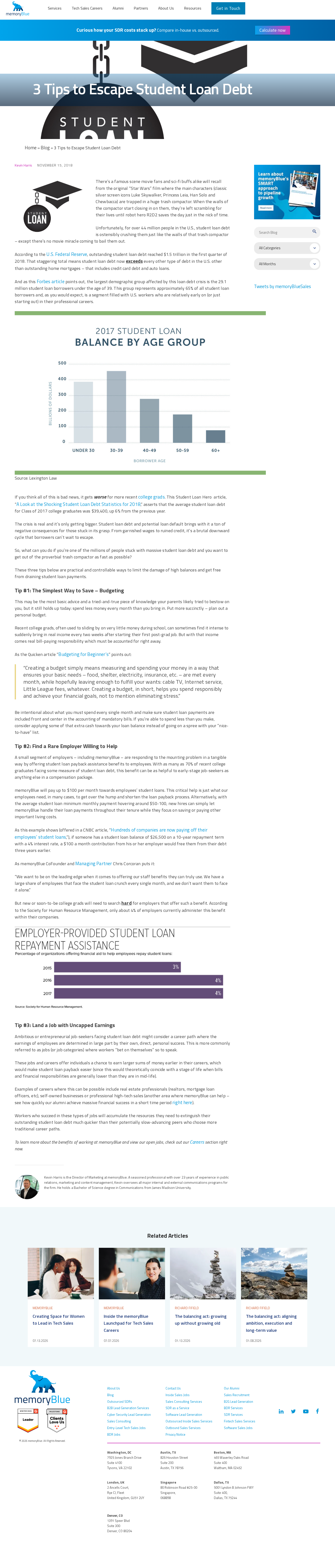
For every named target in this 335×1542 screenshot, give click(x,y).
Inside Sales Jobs (178, 1394)
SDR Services (233, 1414)
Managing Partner (93, 863)
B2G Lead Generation (238, 1401)
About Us (166, 8)
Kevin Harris (23, 165)
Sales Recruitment (236, 1394)
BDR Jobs (113, 1434)
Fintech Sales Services (239, 1421)
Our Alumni (231, 1388)
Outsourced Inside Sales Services (189, 1421)
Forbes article (50, 281)
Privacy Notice (175, 1434)
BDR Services (233, 1407)
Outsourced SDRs (119, 1401)
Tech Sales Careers (87, 8)
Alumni (118, 8)
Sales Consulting (119, 1421)
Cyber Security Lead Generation (129, 1414)
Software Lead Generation (184, 1414)
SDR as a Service (177, 1407)
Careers (197, 1142)
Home (31, 147)
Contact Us (173, 1388)
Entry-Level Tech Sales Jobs (126, 1427)
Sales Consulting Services (184, 1401)
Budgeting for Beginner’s (83, 654)
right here (182, 1102)
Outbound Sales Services (183, 1427)
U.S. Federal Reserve (66, 254)
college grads (151, 496)
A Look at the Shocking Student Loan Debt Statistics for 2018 (78, 504)
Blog (45, 147)
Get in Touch (228, 8)
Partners (141, 8)
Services (55, 8)
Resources (192, 8)
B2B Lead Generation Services (128, 1407)
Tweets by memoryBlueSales (282, 286)
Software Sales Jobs (238, 1427)
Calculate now (272, 30)
